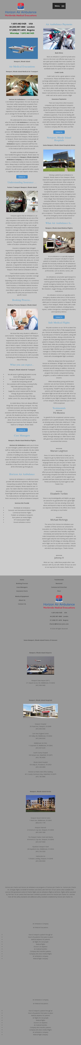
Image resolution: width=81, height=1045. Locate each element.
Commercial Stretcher (59, 587)
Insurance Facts (22, 591)
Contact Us (22, 177)
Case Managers (22, 587)
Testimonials (59, 580)
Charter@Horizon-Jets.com (59, 624)
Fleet (59, 591)
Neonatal (59, 583)
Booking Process (22, 583)
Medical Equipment (22, 596)
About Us (22, 600)
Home (22, 580)
